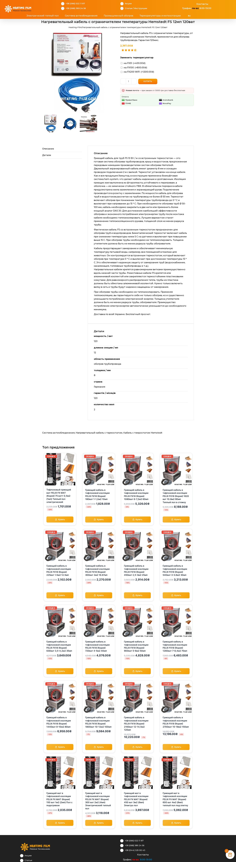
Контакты (202, 4)
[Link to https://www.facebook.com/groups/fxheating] (180, 3)
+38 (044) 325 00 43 (135, 850)
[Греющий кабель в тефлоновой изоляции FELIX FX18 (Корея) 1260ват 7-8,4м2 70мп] (176, 606)
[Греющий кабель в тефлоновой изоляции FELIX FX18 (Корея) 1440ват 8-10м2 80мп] (60, 682)
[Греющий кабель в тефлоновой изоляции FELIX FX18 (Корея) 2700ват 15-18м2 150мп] (176, 682)
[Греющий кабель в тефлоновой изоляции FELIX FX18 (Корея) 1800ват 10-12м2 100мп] (98, 682)
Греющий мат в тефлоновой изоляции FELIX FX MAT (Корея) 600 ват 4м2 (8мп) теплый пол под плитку (175, 799)
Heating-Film (75, 27)
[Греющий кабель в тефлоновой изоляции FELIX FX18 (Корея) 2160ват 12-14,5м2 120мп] (137, 682)
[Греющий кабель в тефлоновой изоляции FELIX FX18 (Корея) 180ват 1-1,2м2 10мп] (98, 454)
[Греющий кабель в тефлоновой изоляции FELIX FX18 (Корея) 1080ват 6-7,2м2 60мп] (137, 454)
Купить (148, 81)
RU (189, 16)
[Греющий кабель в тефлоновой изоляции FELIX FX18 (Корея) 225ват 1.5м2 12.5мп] (60, 530)
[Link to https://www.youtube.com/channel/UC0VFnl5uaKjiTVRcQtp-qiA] (189, 3)
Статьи (128, 8)
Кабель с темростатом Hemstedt (142, 432)
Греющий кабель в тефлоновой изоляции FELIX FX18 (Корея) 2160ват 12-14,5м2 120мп (136, 723)
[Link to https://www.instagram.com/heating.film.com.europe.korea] (125, 854)
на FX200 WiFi (139, 71)
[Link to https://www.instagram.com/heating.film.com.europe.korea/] (185, 3)
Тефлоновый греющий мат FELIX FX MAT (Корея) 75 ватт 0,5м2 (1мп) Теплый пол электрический (58, 495)
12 (95, 352)
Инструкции (140, 8)
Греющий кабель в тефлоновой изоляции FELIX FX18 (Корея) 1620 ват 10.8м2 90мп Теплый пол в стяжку (176, 496)
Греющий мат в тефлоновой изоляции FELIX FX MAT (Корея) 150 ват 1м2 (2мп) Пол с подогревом (59, 799)
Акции (128, 3)
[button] (205, 15)
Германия (99, 386)
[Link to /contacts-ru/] (134, 854)
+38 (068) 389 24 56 (76, 8)
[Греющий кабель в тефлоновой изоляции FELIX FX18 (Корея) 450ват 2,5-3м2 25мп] (137, 530)
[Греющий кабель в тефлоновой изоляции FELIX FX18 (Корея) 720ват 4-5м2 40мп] (98, 606)
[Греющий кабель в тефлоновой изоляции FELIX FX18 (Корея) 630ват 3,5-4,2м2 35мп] (60, 606)
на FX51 (134, 63)
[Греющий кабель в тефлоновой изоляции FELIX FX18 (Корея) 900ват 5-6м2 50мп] (137, 606)
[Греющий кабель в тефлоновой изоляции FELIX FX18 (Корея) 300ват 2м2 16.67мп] (98, 530)
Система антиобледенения (58, 432)
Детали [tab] (46, 155)
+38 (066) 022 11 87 (75, 3)
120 (96, 341)
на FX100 (135, 67)
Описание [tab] (48, 148)
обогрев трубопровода (107, 364)
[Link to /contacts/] (193, 3)
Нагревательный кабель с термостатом (99, 432)
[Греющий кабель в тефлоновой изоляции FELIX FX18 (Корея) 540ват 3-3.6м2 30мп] (176, 530)
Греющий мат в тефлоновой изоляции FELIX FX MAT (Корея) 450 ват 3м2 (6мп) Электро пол (136, 799)
